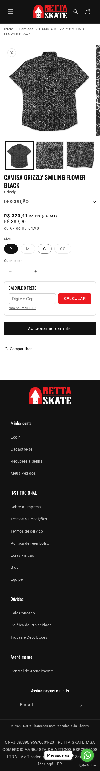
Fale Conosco (23, 613)
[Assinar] (80, 705)
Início (8, 29)
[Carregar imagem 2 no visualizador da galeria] (50, 155)
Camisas (26, 29)
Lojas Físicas (22, 555)
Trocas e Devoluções (29, 637)
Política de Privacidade (31, 625)
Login (16, 437)
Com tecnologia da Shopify (69, 726)
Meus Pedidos (23, 473)
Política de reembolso (30, 543)
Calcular (75, 298)
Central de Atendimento (32, 671)
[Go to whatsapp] (87, 755)
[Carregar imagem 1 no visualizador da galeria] (19, 155)
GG (65, 250)
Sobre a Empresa (26, 507)
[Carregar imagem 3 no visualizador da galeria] (80, 155)
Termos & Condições (29, 519)
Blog (15, 567)
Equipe (17, 579)
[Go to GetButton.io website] (87, 765)
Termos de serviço (27, 531)
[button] (11, 11)
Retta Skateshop (35, 726)
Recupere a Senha (27, 461)
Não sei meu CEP (22, 308)
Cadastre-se (22, 449)
